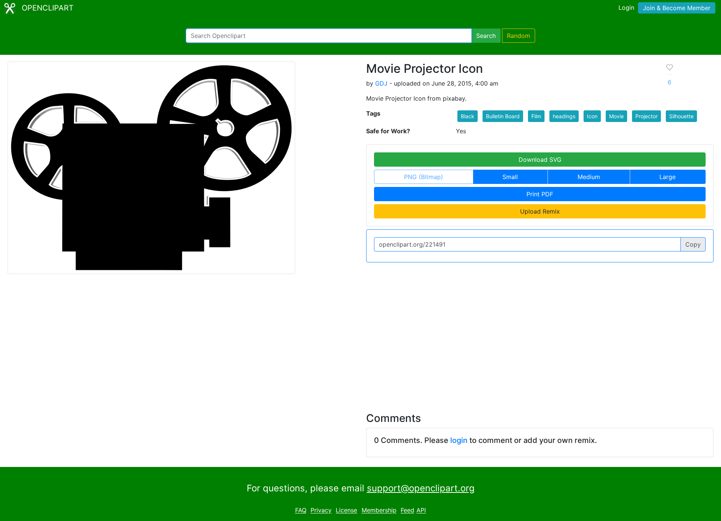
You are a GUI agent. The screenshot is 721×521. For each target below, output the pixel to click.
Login (626, 7)
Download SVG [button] (540, 159)
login (459, 440)
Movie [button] (616, 116)
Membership (379, 510)
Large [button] (667, 177)
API (421, 510)
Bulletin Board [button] (503, 116)
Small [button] (510, 177)
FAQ (300, 510)
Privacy (321, 510)
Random (518, 35)
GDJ (381, 83)
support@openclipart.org (421, 488)
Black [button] (467, 116)
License (346, 510)
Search (486, 35)
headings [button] (564, 116)
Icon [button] (592, 116)
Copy (693, 244)
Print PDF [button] (539, 194)
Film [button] (536, 116)
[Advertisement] (360, 338)
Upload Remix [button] (540, 211)
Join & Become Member (676, 8)
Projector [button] (646, 116)
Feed (407, 510)
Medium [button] (589, 177)
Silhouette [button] (681, 116)
